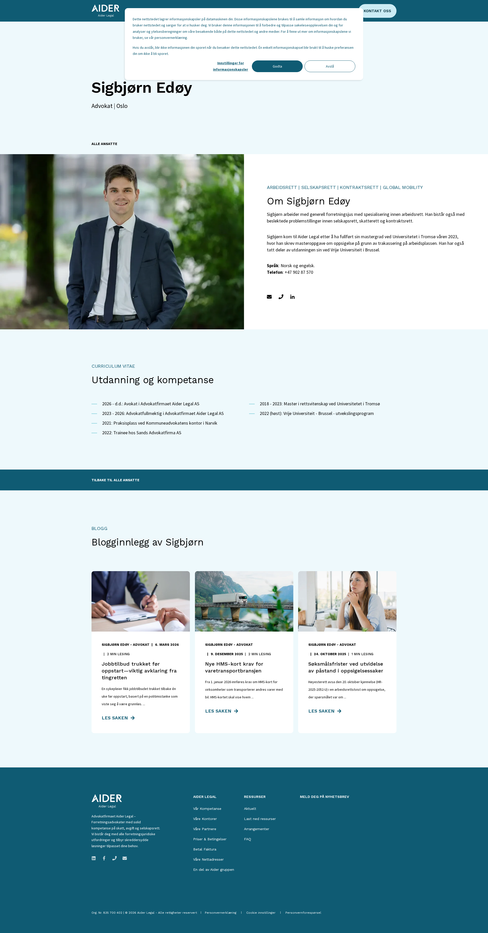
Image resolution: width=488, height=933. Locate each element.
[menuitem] (207, 808)
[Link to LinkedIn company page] (95, 858)
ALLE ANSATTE (104, 144)
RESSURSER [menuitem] (255, 797)
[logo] (107, 801)
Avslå (330, 66)
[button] (18, 915)
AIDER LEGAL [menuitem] (205, 797)
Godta (277, 66)
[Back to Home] (105, 10)
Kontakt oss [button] (377, 11)
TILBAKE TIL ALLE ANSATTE (115, 480)
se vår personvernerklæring (165, 37)
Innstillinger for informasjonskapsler (230, 66)
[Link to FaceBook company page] (104, 858)
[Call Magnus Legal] (114, 858)
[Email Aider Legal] (123, 858)
